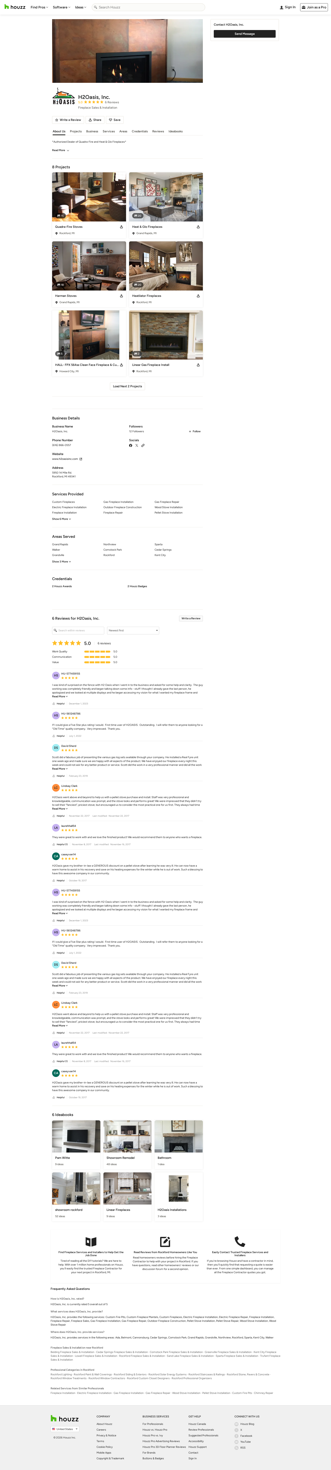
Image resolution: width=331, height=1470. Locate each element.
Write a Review (191, 618)
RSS (243, 1447)
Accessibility (196, 1441)
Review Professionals (201, 1429)
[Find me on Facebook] (130, 445)
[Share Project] (121, 227)
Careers (101, 1429)
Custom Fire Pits (242, 1393)
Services (109, 131)
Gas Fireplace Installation (129, 1393)
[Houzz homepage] (15, 6)
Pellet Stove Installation (216, 1393)
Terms (100, 1441)
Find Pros (38, 7)
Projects (76, 131)
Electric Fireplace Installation (94, 1393)
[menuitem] (39, 7)
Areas (123, 131)
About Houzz (104, 1424)
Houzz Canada (197, 1424)
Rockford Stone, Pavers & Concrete (248, 1374)
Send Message (245, 34)
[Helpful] (54, 704)
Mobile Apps (104, 1452)
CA (56, 856)
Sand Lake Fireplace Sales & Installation (190, 1356)
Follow (197, 431)
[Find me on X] (136, 445)
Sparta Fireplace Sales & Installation (237, 1356)
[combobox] (148, 7)
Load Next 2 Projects (127, 386)
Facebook (246, 1435)
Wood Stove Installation (186, 1393)
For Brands (149, 1452)
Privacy (101, 1435)
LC (56, 788)
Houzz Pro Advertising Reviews (161, 1441)
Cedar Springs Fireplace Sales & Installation (122, 1352)
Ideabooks (176, 131)
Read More (58, 150)
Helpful (61, 703)
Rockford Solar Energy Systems (167, 1374)
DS (56, 748)
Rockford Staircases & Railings (206, 1374)
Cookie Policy (105, 1447)
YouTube (245, 1441)
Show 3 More (60, 561)
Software (60, 7)
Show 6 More (60, 519)
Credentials (140, 131)
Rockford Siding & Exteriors (130, 1374)
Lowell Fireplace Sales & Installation (96, 1356)
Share (97, 120)
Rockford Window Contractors (106, 1378)
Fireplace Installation (63, 1393)
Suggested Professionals (203, 1435)
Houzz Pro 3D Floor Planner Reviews (164, 1447)
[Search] (95, 7)
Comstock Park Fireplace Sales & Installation (176, 1352)
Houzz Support (197, 1447)
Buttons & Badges (153, 1458)
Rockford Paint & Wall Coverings (93, 1374)
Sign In (192, 1458)
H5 (56, 675)
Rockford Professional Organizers (192, 1378)
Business (92, 131)
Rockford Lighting (61, 1374)
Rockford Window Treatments (69, 1378)
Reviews (158, 131)
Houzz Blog (247, 1424)
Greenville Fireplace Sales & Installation (228, 1352)
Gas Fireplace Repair (158, 1393)
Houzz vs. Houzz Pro (155, 1429)
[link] (60, 696)
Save (117, 120)
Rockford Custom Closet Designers (148, 1378)
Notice (112, 1435)
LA (56, 827)
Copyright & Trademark (110, 1458)
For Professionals (153, 1424)
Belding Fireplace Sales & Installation (72, 1352)
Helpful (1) (62, 844)
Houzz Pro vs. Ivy (153, 1435)
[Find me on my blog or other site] (142, 445)
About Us (59, 131)
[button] (127, 593)
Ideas (79, 7)
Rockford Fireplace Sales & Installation (142, 1356)
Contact (193, 1452)
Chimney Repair (263, 1393)
